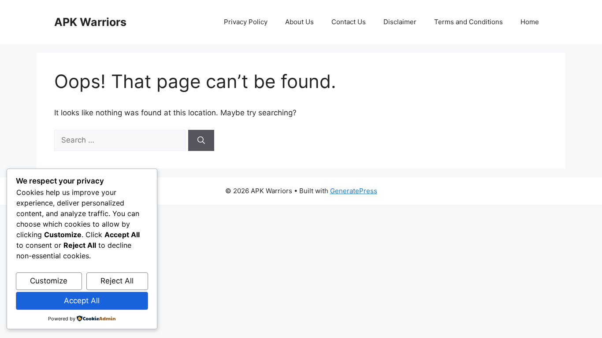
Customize (48, 280)
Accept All (82, 300)
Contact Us (348, 22)
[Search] (201, 140)
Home (529, 22)
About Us (299, 22)
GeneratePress (353, 191)
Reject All (117, 280)
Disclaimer (399, 22)
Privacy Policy (246, 22)
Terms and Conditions (468, 22)
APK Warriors (90, 22)
